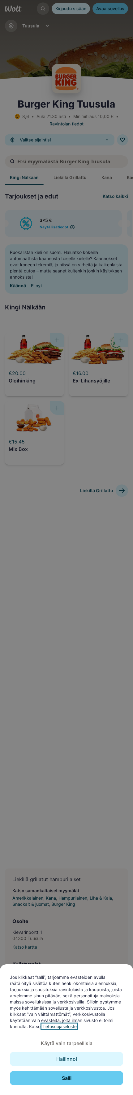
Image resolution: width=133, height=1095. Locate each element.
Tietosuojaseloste (59, 1026)
